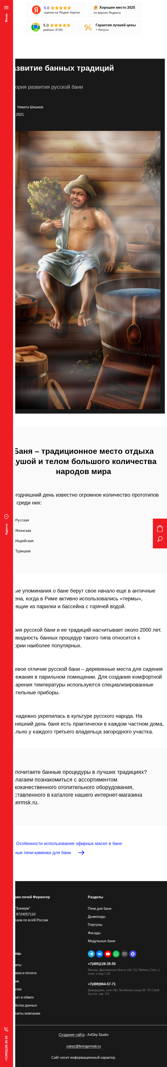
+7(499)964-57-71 (102, 984)
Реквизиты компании (23, 1013)
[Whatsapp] (116, 953)
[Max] (132, 953)
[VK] (99, 953)
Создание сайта (72, 1035)
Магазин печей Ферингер (28, 897)
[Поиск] (160, 539)
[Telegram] (91, 953)
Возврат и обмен (20, 997)
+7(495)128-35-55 (102, 964)
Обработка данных (22, 1005)
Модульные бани (101, 941)
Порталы (95, 925)
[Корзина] (160, 528)
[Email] (124, 953)
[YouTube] (107, 953)
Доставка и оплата (22, 973)
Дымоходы (96, 916)
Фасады (94, 933)
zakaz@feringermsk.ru (83, 1046)
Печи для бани (99, 908)
